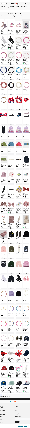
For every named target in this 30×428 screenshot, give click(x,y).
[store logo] (15, 4)
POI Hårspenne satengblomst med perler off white (11, 359)
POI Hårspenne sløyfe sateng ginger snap (4, 210)
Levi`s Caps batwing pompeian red (4, 374)
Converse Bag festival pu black (3, 269)
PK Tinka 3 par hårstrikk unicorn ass (26, 135)
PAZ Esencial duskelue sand (25, 225)
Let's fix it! (16, 414)
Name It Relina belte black (11, 195)
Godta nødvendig (20, 426)
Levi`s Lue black (25, 239)
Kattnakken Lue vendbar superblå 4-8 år (10, 150)
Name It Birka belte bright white (11, 165)
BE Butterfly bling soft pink (25, 90)
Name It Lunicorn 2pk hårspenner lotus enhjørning (18, 31)
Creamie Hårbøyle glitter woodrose (3, 299)
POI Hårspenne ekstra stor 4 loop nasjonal (10, 105)
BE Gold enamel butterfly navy (3, 76)
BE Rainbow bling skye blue (18, 314)
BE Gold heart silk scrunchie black (10, 90)
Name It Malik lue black (18, 299)
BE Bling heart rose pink (18, 329)
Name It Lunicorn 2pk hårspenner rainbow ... (10, 31)
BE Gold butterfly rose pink (18, 61)
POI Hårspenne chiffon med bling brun (18, 344)
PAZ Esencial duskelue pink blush (3, 240)
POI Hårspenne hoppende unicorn (18, 210)
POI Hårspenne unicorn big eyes (18, 195)
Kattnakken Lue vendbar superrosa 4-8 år (18, 150)
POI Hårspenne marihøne (3, 359)
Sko (28, 6)
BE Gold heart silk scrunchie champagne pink (3, 91)
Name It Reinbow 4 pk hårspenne (3, 225)
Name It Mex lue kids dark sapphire (26, 165)
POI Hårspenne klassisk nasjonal (3, 120)
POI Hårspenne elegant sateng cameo (25, 210)
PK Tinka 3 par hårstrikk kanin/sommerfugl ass (18, 135)
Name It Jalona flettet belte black (10, 120)
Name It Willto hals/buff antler (10, 225)
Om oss (1, 419)
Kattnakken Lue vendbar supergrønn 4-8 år (4, 150)
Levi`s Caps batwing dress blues (26, 359)
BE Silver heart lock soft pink (3, 344)
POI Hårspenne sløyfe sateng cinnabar (25, 195)
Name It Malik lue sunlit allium (10, 299)
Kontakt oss (1, 422)
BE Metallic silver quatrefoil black (10, 76)
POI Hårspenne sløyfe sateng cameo (10, 210)
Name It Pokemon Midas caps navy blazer (25, 344)
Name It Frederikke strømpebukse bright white (26, 374)
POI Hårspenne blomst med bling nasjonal (25, 105)
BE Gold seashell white (10, 344)
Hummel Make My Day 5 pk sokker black (11, 46)
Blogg (16, 410)
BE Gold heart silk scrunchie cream (18, 90)
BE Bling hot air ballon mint (25, 329)
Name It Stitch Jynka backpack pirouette (25, 31)
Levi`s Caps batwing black (11, 374)
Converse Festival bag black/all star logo (26, 255)
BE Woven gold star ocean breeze (11, 329)
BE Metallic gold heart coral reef (25, 314)
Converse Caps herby (10, 389)
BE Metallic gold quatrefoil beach (3, 105)
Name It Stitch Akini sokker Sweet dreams (18, 255)
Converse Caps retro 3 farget (25, 389)
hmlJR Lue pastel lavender (25, 269)
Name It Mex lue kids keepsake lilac (3, 180)
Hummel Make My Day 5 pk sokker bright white (3, 46)
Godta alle (25, 426)
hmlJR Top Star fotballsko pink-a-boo (25, 180)
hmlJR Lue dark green (10, 269)
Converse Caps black (18, 389)
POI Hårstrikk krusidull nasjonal (18, 359)
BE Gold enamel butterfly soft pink (26, 61)
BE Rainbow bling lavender (10, 314)
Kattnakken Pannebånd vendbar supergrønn (4, 165)
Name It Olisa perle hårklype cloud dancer (3, 314)
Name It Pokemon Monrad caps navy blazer (18, 120)
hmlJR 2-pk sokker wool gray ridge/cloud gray (3, 31)
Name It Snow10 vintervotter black (18, 240)
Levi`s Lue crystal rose (3, 254)
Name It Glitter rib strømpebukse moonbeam (18, 225)
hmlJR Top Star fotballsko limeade (18, 180)
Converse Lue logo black (11, 284)
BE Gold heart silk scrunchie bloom (26, 76)
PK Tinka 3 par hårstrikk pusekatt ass (10, 135)
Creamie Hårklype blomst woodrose (26, 284)
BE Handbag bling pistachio (11, 61)
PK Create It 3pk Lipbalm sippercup (18, 374)
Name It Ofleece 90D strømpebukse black (3, 195)
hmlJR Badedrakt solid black (3, 135)
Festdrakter (19, 7)
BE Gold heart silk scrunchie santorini (18, 76)
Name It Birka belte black (18, 165)
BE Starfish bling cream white (18, 46)
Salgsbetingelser (17, 413)
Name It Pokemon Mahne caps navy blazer (3, 389)
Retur (15, 407)
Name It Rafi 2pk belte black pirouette (26, 120)
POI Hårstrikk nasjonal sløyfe (18, 105)
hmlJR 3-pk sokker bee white (3, 284)
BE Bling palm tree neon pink (3, 329)
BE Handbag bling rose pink (3, 61)
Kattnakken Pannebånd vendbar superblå (26, 150)
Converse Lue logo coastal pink (18, 269)
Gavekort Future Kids (25, 7)
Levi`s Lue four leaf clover (11, 254)
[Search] (6, 3)
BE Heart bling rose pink (26, 46)
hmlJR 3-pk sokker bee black (18, 284)
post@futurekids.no (2, 414)
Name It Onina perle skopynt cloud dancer (26, 299)
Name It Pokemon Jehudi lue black (10, 240)
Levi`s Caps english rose (11, 180)
